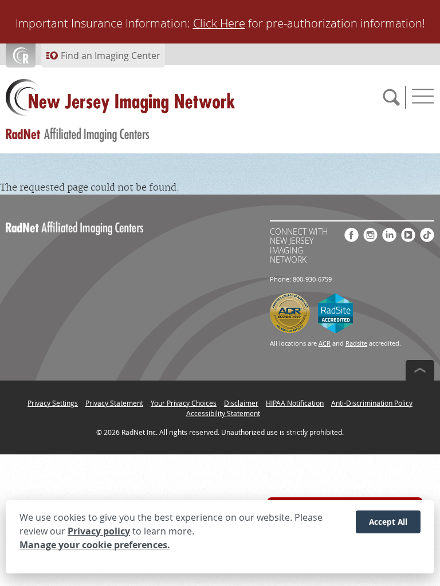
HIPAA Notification (295, 402)
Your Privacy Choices (184, 402)
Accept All (388, 521)
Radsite (356, 343)
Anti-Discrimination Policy (371, 402)
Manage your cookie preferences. (94, 545)
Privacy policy (99, 531)
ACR (325, 343)
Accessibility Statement (223, 413)
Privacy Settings (53, 402)
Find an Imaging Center (110, 55)
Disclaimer (241, 402)
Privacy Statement (114, 402)
